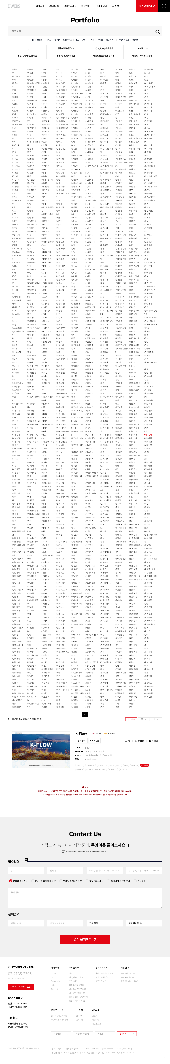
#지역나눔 (118, 624)
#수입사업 (74, 517)
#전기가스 (118, 121)
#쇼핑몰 (74, 483)
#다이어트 (45, 131)
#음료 (102, 252)
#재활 (117, 79)
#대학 (43, 224)
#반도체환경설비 (62, 128)
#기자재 (30, 586)
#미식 (43, 686)
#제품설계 (118, 434)
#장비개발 (104, 679)
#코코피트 (133, 379)
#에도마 (88, 448)
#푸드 (146, 141)
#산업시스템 (75, 86)
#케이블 (132, 362)
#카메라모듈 (134, 279)
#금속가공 (31, 462)
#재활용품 (118, 93)
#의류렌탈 (104, 365)
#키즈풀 (132, 441)
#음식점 (103, 272)
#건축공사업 (17, 624)
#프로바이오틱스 (150, 186)
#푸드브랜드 (149, 145)
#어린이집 (89, 427)
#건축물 (15, 634)
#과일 (29, 272)
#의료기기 (104, 303)
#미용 (43, 689)
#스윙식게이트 (76, 614)
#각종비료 (16, 483)
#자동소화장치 (105, 579)
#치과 (131, 228)
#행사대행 (148, 465)
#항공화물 (148, 390)
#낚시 (29, 631)
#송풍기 (74, 469)
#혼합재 (147, 531)
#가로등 (15, 427)
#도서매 (44, 293)
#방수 (58, 200)
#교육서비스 (31, 362)
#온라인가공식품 (91, 662)
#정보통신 (118, 334)
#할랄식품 (148, 372)
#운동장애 (104, 97)
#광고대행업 (31, 321)
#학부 (146, 276)
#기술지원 (31, 548)
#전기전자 (118, 155)
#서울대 (74, 228)
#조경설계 (118, 452)
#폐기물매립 (149, 83)
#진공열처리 (119, 662)
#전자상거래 (119, 252)
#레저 (43, 431)
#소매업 (74, 372)
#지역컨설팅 (119, 634)
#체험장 (132, 166)
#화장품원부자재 (150, 576)
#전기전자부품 (120, 159)
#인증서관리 (105, 479)
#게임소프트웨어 (18, 693)
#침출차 (132, 269)
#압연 (87, 355)
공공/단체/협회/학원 (66, 55)
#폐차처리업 (149, 107)
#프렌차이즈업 (149, 183)
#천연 (131, 97)
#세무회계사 (75, 331)
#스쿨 (73, 617)
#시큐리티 (74, 707)
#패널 (131, 672)
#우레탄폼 (104, 79)
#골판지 (30, 148)
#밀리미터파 (46, 703)
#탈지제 (132, 462)
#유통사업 (104, 228)
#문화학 (44, 631)
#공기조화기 (31, 186)
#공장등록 (31, 238)
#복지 (58, 376)
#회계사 (147, 658)
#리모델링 (45, 458)
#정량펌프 (118, 314)
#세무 (73, 314)
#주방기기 (118, 538)
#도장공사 (45, 321)
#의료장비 (104, 348)
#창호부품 (133, 83)
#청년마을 (133, 121)
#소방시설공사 (76, 386)
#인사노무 (104, 462)
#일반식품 (104, 514)
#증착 (117, 614)
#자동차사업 (105, 593)
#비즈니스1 (60, 607)
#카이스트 (133, 283)
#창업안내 (133, 76)
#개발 (14, 527)
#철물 (131, 110)
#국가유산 (31, 403)
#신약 (87, 190)
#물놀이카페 (46, 634)
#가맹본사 (16, 434)
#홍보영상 (148, 545)
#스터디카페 (75, 634)
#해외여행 (148, 445)
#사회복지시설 (61, 686)
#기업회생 (31, 583)
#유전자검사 (105, 203)
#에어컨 (88, 465)
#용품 (102, 72)
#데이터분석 (46, 259)
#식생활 (88, 117)
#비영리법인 (61, 583)
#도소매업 (45, 300)
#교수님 (30, 345)
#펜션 (131, 703)
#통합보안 (133, 593)
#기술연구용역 (32, 541)
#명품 (43, 538)
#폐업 (146, 93)
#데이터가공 (46, 252)
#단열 (43, 152)
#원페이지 (104, 141)
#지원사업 (118, 638)
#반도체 (59, 110)
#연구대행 (89, 524)
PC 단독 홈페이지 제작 (45, 880)
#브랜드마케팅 (61, 541)
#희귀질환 (148, 696)
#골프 (29, 152)
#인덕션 (103, 448)
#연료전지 (89, 555)
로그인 (94, 1016)
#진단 (117, 665)
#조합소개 (118, 496)
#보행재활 (60, 348)
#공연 (29, 214)
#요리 (87, 689)
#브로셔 (59, 552)
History (54, 985)
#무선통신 (45, 603)
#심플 (87, 276)
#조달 (117, 465)
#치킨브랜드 (134, 248)
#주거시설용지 (120, 527)
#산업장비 (74, 117)
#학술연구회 (149, 293)
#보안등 (59, 324)
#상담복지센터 (76, 155)
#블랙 (58, 555)
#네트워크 (31, 683)
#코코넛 (132, 376)
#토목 (131, 531)
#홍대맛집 (148, 538)
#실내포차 (89, 217)
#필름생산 (148, 245)
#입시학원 (104, 548)
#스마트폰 (74, 607)
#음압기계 (104, 279)
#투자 (131, 607)
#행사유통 (148, 476)
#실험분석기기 (91, 241)
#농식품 (44, 90)
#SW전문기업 (17, 300)
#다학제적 (45, 134)
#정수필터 (118, 359)
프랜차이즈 (67, 39)
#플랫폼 (147, 214)
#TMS (14, 303)
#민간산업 (45, 693)
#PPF (14, 259)
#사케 (58, 676)
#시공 (73, 658)
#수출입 (74, 552)
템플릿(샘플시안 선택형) (104, 55)
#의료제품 (104, 352)
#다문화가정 (46, 124)
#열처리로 (89, 586)
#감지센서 (16, 503)
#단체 (43, 162)
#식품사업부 (90, 141)
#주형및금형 (119, 562)
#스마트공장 (75, 583)
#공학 (29, 265)
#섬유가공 (74, 290)
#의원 (102, 383)
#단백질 (44, 145)
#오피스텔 (89, 655)
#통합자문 (133, 596)
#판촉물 (132, 665)
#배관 (58, 214)
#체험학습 (133, 169)
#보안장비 (60, 331)
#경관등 (30, 69)
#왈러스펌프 (90, 672)
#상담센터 (74, 159)
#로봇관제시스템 (47, 441)
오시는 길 (54, 989)
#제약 (117, 390)
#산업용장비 (75, 100)
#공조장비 (31, 252)
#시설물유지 (75, 676)
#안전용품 (89, 345)
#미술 (43, 679)
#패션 (131, 676)
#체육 (131, 152)
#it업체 (14, 362)
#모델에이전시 (47, 555)
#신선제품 (89, 183)
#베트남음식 (61, 265)
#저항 (117, 107)
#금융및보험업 (32, 479)
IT (33, 39)
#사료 (58, 634)
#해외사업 (148, 441)
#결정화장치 (17, 707)
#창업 (131, 72)
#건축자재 (16, 662)
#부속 (58, 455)
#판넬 (131, 648)
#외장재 (88, 683)
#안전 (87, 334)
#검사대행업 (17, 672)
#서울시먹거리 (76, 234)
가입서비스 (97, 1010)
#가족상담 (16, 479)
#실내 (87, 203)
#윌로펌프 (104, 162)
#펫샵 (146, 76)
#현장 (146, 510)
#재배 (117, 72)
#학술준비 (148, 296)
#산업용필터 (75, 110)
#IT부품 (15, 159)
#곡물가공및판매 (33, 141)
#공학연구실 (31, 269)
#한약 (146, 345)
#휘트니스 (148, 683)
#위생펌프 (104, 155)
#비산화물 (60, 572)
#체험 (131, 162)
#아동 (87, 300)
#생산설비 (74, 203)
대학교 (48, 39)
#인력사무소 (105, 455)
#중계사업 (118, 579)
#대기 (43, 172)
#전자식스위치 (120, 259)
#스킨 (73, 631)
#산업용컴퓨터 (76, 103)
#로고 (43, 438)
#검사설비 (16, 676)
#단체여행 (45, 166)
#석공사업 (74, 241)
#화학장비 (148, 596)
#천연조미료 (134, 103)
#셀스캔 (74, 355)
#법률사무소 (61, 238)
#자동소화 (104, 576)
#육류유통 (104, 245)
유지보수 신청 (101, 5)
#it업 (14, 355)
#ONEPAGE (101, 765)
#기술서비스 (31, 538)
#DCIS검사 (16, 121)
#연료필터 (89, 558)
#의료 (102, 296)
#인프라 (103, 503)
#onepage (16, 386)
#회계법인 (148, 655)
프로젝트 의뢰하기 (18, 986)
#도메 (43, 290)
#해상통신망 (149, 417)
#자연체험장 (105, 641)
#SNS (14, 293)
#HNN (14, 134)
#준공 (117, 569)
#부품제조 (60, 490)
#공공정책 (31, 172)
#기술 (29, 534)
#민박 (43, 700)
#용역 (87, 707)
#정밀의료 (118, 321)
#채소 (131, 86)
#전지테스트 (119, 300)
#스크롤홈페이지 (77, 624)
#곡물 (29, 134)
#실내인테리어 (91, 210)
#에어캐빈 (89, 462)
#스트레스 (74, 648)
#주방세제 (118, 545)
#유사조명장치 (105, 190)
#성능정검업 (75, 303)
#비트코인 (60, 617)
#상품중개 (74, 179)
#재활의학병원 (120, 97)
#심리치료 (89, 259)
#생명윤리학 (75, 190)
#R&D (14, 269)
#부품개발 (60, 476)
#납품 (29, 641)
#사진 (58, 658)
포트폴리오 (54, 5)
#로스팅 (44, 448)
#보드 (58, 314)
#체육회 (132, 159)
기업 (27, 48)
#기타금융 (31, 596)
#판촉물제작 (134, 669)
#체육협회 (133, 155)
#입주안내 (104, 558)
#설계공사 (74, 259)
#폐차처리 (148, 103)
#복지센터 (60, 386)
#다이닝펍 (45, 128)
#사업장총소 (61, 648)
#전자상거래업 (120, 255)
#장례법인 (104, 672)
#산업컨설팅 (75, 121)
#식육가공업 (90, 124)
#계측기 (30, 97)
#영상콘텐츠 (90, 614)
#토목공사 (133, 534)
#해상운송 (148, 410)
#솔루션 (74, 465)
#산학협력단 (75, 131)
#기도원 (30, 527)
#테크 (131, 510)
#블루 (58, 562)
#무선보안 (45, 593)
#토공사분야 (134, 524)
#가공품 (15, 421)
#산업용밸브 (75, 97)
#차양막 (118, 700)
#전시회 (118, 224)
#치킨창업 (133, 252)
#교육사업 (31, 359)
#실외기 (88, 228)
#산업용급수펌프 (77, 93)
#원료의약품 (105, 131)
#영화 (87, 620)
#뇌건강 (44, 107)
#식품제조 (89, 145)
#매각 (43, 500)
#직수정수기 (119, 648)
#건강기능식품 (17, 558)
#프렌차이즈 (149, 172)
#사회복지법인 (61, 683)
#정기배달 (118, 310)
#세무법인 (74, 317)
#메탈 (43, 531)
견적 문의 (81, 740)
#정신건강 (118, 362)
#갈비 (14, 496)
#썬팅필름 (89, 296)
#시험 (87, 72)
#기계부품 (31, 503)
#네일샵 (30, 676)
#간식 (14, 486)
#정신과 (118, 372)
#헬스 (146, 496)
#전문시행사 (119, 207)
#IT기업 (15, 155)
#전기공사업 (119, 131)
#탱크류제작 (134, 486)
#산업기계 (74, 69)
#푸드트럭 (148, 148)
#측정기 (132, 221)
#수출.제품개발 (76, 541)
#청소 (131, 131)
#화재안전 (148, 586)
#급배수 (30, 490)
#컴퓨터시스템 (135, 348)
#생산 (73, 200)
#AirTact (15, 83)
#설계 (73, 255)
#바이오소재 (61, 93)
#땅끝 (43, 386)
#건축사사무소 (17, 645)
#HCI (14, 131)
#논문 (43, 76)
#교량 (29, 341)
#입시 (102, 545)
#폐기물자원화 (149, 86)
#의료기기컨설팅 (106, 321)
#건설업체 (16, 600)
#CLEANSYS (17, 110)
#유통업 (103, 231)
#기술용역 (31, 545)
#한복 (146, 338)
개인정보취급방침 (83, 1033)
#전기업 (118, 145)
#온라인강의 (90, 665)
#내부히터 (31, 652)
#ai (13, 317)
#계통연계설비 (32, 100)
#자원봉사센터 (105, 648)
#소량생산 (74, 365)
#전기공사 (118, 128)
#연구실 (88, 534)
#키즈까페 (133, 434)
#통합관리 (133, 589)
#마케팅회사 (46, 486)
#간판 (14, 490)
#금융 (29, 476)
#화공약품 (148, 548)
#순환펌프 (74, 565)
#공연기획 (31, 217)
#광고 (29, 314)
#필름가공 (148, 241)
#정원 (117, 379)
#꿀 (28, 617)
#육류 (102, 241)
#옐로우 (88, 638)
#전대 (117, 176)
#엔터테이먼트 (91, 493)
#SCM (14, 279)
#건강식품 (16, 565)
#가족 (14, 476)
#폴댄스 (147, 128)
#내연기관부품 (32, 655)
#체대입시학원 (135, 148)
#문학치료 (45, 627)
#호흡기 (147, 527)
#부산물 (59, 452)
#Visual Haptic (17, 314)
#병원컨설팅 (61, 307)
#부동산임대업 (61, 438)
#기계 (29, 496)
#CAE (14, 93)
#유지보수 (104, 217)
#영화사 (88, 624)
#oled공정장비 (18, 383)
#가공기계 (16, 410)
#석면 (73, 245)
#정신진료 (118, 376)
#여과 (87, 496)
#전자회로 (118, 286)
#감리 (14, 500)
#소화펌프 (74, 462)
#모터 (43, 565)
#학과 (146, 269)
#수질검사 (74, 531)
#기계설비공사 (32, 510)
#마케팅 (44, 476)
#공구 (29, 176)
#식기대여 (89, 100)
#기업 (29, 558)
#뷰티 (58, 531)
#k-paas (15, 372)
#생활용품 (74, 210)
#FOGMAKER (17, 124)
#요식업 (88, 696)
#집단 (117, 676)
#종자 (117, 510)
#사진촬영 (60, 665)
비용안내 (85, 5)
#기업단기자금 (32, 565)
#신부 (87, 172)
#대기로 (44, 176)
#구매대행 (31, 386)
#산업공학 (60, 707)
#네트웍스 (31, 689)
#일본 (102, 524)
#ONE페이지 (17, 248)
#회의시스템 (149, 669)
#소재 (73, 393)
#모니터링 (45, 545)
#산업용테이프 (76, 107)
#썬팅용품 (89, 293)
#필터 (146, 255)
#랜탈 (43, 407)
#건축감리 (16, 617)
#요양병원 (89, 700)
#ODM (14, 241)
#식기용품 (89, 107)
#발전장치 (60, 172)
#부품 (58, 472)
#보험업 (59, 365)
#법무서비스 (61, 248)
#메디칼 (44, 524)
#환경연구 (148, 617)
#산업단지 (74, 72)
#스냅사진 (74, 576)
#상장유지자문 (76, 172)
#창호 (131, 79)
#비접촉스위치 (61, 589)
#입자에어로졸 (105, 552)
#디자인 (44, 372)
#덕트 (43, 245)
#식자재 (88, 128)
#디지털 (44, 379)
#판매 (131, 655)
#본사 (58, 400)
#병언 (58, 293)
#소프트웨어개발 (77, 407)
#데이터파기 (46, 265)
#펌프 (131, 689)
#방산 (58, 179)
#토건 (131, 517)
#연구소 (88, 531)
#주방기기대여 (120, 541)
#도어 (43, 314)
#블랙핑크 (60, 558)
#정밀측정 (118, 324)
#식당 (87, 110)
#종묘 (117, 507)
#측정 (131, 217)
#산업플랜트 (75, 124)
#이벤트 (103, 410)
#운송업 (103, 103)
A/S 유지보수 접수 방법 (59, 1019)
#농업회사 (45, 100)
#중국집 (118, 596)
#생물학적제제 (76, 197)
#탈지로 (132, 458)
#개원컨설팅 (17, 541)
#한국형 (147, 331)
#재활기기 (118, 83)
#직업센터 (118, 652)
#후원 (146, 679)
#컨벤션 (132, 324)
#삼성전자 (74, 148)
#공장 (29, 234)
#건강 (14, 555)
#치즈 (131, 241)
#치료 (131, 231)
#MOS (14, 228)
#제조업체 (118, 414)
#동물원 (44, 338)
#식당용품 (89, 114)
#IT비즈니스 (16, 162)
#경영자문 (31, 86)
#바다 (58, 69)
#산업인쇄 (74, 114)
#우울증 (103, 83)
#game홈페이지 (18, 331)
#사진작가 (60, 662)
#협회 (146, 517)
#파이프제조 (134, 634)
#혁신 (146, 503)
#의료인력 (104, 345)
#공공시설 (31, 169)
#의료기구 (104, 300)
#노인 (29, 700)
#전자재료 (118, 269)
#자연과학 (104, 638)
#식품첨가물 (90, 148)
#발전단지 (60, 159)
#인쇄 (102, 465)
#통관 (131, 555)
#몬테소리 (45, 569)
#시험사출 (89, 83)
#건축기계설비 (17, 627)
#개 (13, 524)
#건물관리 (16, 572)
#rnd (14, 396)
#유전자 (103, 200)
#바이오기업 (61, 83)
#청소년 (132, 134)
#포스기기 (148, 110)
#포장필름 (148, 121)
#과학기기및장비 (33, 283)
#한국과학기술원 (150, 317)
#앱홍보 (88, 383)
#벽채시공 (60, 272)
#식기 (87, 97)
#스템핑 (74, 641)
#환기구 (147, 631)
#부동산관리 (61, 421)
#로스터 (44, 445)
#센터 (73, 352)
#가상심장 (16, 455)
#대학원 (44, 234)
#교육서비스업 (32, 365)
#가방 (14, 452)
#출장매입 (133, 193)
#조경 (117, 441)
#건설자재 (16, 603)
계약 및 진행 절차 (102, 977)
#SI (13, 283)
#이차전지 (104, 424)
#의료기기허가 (105, 324)
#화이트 (147, 562)
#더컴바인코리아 (47, 241)
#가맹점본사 (17, 448)
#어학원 (88, 431)
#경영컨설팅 (31, 90)
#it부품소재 (16, 352)
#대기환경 (45, 186)
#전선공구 (118, 217)
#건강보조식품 (17, 562)
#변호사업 (60, 290)
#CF (13, 107)
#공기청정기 (31, 190)
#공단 (29, 193)
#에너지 (88, 445)
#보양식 (59, 338)
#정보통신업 (119, 338)
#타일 (131, 445)
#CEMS (15, 103)
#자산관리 (104, 631)
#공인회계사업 (32, 224)
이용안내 (101, 1033)
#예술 (87, 627)
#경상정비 (31, 72)
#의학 (102, 393)
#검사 (14, 669)
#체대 (131, 145)
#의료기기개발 (105, 307)
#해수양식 (148, 424)
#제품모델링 (119, 427)
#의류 (102, 355)
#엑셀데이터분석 (91, 472)
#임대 (102, 534)
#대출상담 (45, 221)
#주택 (117, 552)
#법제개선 (60, 259)
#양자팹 (88, 421)
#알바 (87, 352)
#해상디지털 (149, 400)
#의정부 (103, 390)
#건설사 (15, 586)
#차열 (117, 703)
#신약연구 (89, 197)
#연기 (87, 548)
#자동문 (103, 569)
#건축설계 (16, 652)
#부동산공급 (61, 417)
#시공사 (74, 662)
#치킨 (131, 245)
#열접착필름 (90, 583)
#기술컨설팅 (31, 552)
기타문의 (142, 880)
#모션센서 (45, 562)
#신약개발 (89, 193)
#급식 (29, 493)
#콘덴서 (132, 396)
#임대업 (103, 538)
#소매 (73, 369)
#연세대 (88, 562)
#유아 (102, 193)
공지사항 (79, 1019)
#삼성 (73, 145)
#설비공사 (74, 272)
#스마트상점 (75, 589)
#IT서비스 (16, 166)
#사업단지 (60, 645)
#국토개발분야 (32, 424)
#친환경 (132, 259)
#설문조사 (74, 265)
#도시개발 (45, 303)
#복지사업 (60, 383)
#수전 (73, 521)
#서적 (73, 238)
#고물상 (30, 110)
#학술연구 (148, 283)
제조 (77, 39)
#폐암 (146, 90)
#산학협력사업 (76, 134)
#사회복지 (60, 679)
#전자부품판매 (120, 248)
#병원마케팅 (61, 303)
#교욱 (29, 348)
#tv (13, 400)
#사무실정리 (61, 638)
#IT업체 (15, 176)
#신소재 (88, 186)
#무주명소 (45, 624)
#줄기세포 (118, 572)
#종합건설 (118, 514)
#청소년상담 (134, 141)
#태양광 (132, 472)
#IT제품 (15, 183)
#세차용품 (74, 341)
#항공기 (147, 383)
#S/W (14, 276)
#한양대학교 (149, 352)
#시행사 (88, 69)
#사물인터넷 (61, 641)
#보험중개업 (61, 369)
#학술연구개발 (149, 286)
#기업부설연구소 (33, 572)
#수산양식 (74, 500)
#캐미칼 (132, 300)
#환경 (146, 603)
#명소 (43, 534)
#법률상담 (60, 241)
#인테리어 (104, 493)
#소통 (73, 396)
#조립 (117, 469)
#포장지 (147, 117)
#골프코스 (31, 162)
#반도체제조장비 (62, 124)
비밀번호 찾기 (97, 1023)
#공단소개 (31, 197)
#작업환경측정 (105, 662)
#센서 (73, 348)
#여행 (87, 503)
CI (51, 977)
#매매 (43, 503)
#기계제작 (31, 517)
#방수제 (59, 203)
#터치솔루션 (134, 493)
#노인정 (44, 69)
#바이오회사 (61, 103)
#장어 (102, 696)
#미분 (43, 665)
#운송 (102, 100)
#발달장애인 (61, 148)
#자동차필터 (105, 603)
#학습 (146, 300)
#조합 (117, 493)
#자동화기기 (105, 614)
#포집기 (147, 124)
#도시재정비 (46, 310)
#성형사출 (74, 307)
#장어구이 (104, 700)
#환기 (146, 627)
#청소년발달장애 (135, 138)
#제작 (117, 400)
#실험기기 (89, 238)
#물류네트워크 (47, 641)
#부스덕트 (60, 462)
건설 (84, 39)
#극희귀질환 (31, 448)
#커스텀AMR (134, 310)
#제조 (117, 403)
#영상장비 (89, 607)
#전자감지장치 (120, 234)
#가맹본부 (16, 431)
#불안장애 (60, 524)
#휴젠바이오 (149, 693)
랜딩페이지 (110, 39)
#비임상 (59, 586)
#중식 (117, 603)
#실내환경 (89, 221)
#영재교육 (89, 617)
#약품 (87, 390)
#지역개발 (118, 620)
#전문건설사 (119, 193)
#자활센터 (104, 655)
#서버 (73, 214)
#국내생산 (31, 410)
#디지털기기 (46, 383)
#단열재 (44, 159)
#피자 (146, 231)
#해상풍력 (148, 421)
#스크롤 (74, 620)
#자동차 (103, 586)
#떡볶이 (44, 393)
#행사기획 (148, 462)
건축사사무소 (123, 39)
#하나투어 (148, 265)
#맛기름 (44, 493)
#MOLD (15, 224)
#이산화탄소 (105, 417)
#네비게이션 (31, 669)
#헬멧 (146, 493)
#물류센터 (45, 648)
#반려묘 (59, 141)
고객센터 (116, 5)
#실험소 (88, 245)
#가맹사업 (16, 441)
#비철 (58, 610)
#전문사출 (118, 203)
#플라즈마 (148, 203)
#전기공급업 (119, 124)
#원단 (102, 117)
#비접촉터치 (61, 593)
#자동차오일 (105, 596)
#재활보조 (118, 86)
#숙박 (73, 558)
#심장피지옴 (90, 269)
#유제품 (103, 214)
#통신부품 (133, 569)
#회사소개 (148, 662)
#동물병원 (45, 334)
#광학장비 (31, 338)
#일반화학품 (105, 521)
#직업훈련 (118, 655)
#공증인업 (31, 259)
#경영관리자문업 (33, 83)
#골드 (29, 145)
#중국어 (118, 593)
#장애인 (103, 693)
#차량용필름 (119, 693)
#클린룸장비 (134, 427)
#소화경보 (74, 455)
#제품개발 (118, 424)
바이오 (100, 39)
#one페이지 (16, 390)
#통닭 (131, 558)
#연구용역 (89, 538)
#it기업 (14, 348)
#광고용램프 (31, 324)
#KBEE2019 (16, 200)
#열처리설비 (90, 589)
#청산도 (132, 128)
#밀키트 (44, 707)
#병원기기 (60, 300)
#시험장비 (89, 90)
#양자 (87, 417)
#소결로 (74, 362)
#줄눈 (117, 576)
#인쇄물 (103, 472)
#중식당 (118, 607)
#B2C (14, 90)
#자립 (102, 624)
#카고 (131, 272)
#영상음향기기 (91, 603)
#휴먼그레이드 (149, 689)
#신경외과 (89, 159)
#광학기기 (31, 334)
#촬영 (131, 179)
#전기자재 (118, 148)
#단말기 (44, 141)
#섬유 (73, 286)
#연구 (87, 510)
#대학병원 (45, 231)
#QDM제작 (16, 262)
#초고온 (132, 172)
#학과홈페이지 (149, 272)
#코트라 (132, 393)
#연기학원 (89, 552)
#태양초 (132, 483)
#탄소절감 (133, 448)
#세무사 (74, 321)
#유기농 (103, 169)
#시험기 (88, 76)
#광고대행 (31, 317)
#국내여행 (31, 414)
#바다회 (59, 72)
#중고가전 (118, 586)
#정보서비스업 (120, 328)
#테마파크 (133, 503)
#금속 (29, 458)
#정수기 (118, 355)
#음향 (102, 283)
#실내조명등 (90, 214)
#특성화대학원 (135, 617)
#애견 (87, 359)
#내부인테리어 (32, 648)
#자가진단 (104, 565)
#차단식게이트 (120, 683)
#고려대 (30, 103)
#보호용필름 (61, 372)
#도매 (43, 279)
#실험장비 (89, 252)
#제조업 (118, 410)
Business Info (56, 981)
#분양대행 (60, 514)
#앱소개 (88, 379)
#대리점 (44, 193)
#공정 (29, 245)
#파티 (131, 641)
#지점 (117, 645)
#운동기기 (104, 93)
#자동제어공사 (105, 583)
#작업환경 (104, 658)
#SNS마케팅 (17, 296)
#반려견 (59, 131)
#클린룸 (132, 421)
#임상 (102, 541)
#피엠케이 (148, 228)
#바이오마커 (61, 86)
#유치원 (103, 221)
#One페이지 (17, 255)
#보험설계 (60, 355)
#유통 (102, 224)
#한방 (146, 334)
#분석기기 (60, 507)
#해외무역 (148, 438)
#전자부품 (118, 245)
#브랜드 (59, 538)
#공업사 (30, 210)
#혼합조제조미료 (150, 534)
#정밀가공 (118, 317)
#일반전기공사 (105, 517)
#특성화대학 (134, 614)
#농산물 (44, 86)
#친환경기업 (134, 262)
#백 (57, 228)
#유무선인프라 (105, 186)
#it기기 (14, 341)
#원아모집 (104, 134)
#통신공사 (133, 565)
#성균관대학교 (76, 296)
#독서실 (44, 324)
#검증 (14, 679)
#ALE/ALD (16, 76)
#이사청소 (104, 414)
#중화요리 (118, 610)
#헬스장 (147, 500)
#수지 (73, 524)
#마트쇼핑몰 (46, 490)
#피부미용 (148, 224)
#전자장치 (118, 265)
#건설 (14, 579)
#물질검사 (45, 655)
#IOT (14, 141)
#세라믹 (74, 310)
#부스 (58, 458)
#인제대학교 (105, 476)
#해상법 (147, 407)
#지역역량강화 (120, 631)
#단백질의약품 (47, 148)
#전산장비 (118, 214)
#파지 (131, 638)
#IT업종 (15, 172)
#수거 (73, 486)
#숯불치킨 (74, 569)
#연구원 (88, 541)
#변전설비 (60, 276)
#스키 (73, 627)
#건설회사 (16, 610)
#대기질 (44, 183)
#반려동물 (60, 138)
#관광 (29, 300)
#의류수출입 (105, 372)
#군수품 (30, 427)
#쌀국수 (88, 279)
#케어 (131, 359)
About (53, 973)
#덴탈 (43, 269)
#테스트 (132, 507)
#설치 (73, 283)
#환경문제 (148, 607)
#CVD (14, 114)
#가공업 (15, 417)
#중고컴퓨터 (119, 589)
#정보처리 (118, 331)
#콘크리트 (133, 400)
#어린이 (88, 424)
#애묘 (87, 365)
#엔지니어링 (90, 490)
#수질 (73, 527)
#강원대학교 (17, 517)
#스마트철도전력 (77, 596)
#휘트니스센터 (149, 686)
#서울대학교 (75, 231)
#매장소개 (45, 514)
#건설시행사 (17, 593)
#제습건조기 (119, 386)
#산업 (58, 703)
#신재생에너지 (91, 200)
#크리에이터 (134, 407)
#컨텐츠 (132, 334)
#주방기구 (118, 534)
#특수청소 (133, 624)
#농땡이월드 (46, 83)
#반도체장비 (61, 121)
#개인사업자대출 (18, 552)
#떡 (42, 390)
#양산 (87, 403)
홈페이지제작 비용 (128, 973)
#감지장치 (16, 507)
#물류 (43, 638)
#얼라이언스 (90, 434)
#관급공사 (31, 307)
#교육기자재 (31, 355)
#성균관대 (74, 293)
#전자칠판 (118, 279)
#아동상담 (89, 303)
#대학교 (44, 228)
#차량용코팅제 (120, 686)
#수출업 (74, 548)
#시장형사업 (75, 700)
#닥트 (43, 138)
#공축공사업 (31, 262)
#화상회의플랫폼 (150, 558)
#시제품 (74, 703)
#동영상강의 (46, 341)
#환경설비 (148, 614)
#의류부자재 (105, 369)
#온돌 (87, 658)
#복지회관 (60, 390)
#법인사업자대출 (62, 255)
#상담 (73, 152)
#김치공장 (31, 610)
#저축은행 (118, 103)
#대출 (43, 217)
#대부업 (44, 200)
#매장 (43, 510)
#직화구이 (118, 658)
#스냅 (73, 572)
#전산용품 (118, 210)
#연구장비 (89, 545)
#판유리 (132, 658)
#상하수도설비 (76, 183)
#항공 (146, 379)
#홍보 (146, 541)
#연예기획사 (90, 572)
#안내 (87, 328)
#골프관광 (31, 155)
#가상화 (15, 458)
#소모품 (74, 376)
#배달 (58, 217)
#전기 (117, 117)
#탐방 (131, 465)
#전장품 (118, 293)
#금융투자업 (31, 483)
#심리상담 (89, 255)
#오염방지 (89, 648)
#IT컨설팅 (16, 186)
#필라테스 (148, 234)
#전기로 (118, 138)
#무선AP (44, 589)
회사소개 (40, 5)
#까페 (29, 614)
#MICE (14, 221)
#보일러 (59, 341)
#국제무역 (31, 417)
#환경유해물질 (149, 624)
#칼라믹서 (133, 293)
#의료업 (103, 334)
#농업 (43, 97)
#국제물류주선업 (33, 421)
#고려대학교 (31, 107)
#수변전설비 (75, 496)
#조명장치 (118, 483)
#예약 (87, 631)
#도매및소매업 (47, 283)
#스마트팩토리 (76, 603)
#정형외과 (118, 383)
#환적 (146, 634)
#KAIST (15, 197)
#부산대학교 (61, 448)
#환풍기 (147, 638)
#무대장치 (45, 576)
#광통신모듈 (31, 331)
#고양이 (30, 117)
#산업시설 (74, 83)
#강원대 (15, 514)
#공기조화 (31, 183)
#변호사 (59, 283)
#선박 (73, 248)
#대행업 (44, 238)
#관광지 (30, 303)
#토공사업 (133, 527)
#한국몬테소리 (149, 321)
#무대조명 (45, 579)
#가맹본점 (16, 438)
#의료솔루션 (105, 331)
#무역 (43, 607)
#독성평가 (45, 328)
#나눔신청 (31, 627)
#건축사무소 (17, 641)
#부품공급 (60, 479)
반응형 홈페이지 (20, 880)
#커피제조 (133, 321)
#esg (14, 324)
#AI (13, 72)
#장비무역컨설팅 (106, 689)
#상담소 (74, 162)
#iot (13, 334)
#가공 (14, 407)
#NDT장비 (16, 234)
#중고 (117, 583)
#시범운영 (74, 669)
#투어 (131, 600)
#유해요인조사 (105, 238)
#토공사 (132, 521)
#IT (13, 148)
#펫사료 (147, 72)
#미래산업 (45, 662)
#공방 (29, 203)
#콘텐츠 (132, 403)
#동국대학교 (46, 331)
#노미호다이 (31, 696)
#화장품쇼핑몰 (149, 569)
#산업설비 (74, 79)
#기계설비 (31, 507)
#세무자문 (74, 324)
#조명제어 (118, 486)
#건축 (14, 614)
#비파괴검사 (61, 620)
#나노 (29, 620)
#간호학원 (16, 493)
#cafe (14, 321)
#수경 (73, 490)
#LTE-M (15, 217)
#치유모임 (133, 234)
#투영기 (132, 603)
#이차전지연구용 (106, 438)
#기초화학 (31, 593)
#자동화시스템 (105, 617)
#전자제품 (118, 272)
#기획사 (30, 607)
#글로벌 (30, 455)
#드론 (43, 355)
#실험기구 (89, 234)
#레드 (43, 410)
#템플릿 (132, 514)
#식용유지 (89, 121)
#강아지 (15, 510)
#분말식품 (60, 493)
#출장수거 (133, 197)
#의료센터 (104, 328)
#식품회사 (89, 155)
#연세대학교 (90, 565)
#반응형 (59, 145)
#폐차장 (147, 100)
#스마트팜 (74, 600)
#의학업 (103, 403)
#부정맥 (59, 469)
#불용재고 (60, 527)
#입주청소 (104, 562)
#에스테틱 (89, 452)
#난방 (29, 634)
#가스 (14, 462)
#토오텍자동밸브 (135, 545)
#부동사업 (60, 407)
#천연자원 (133, 100)
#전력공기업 (119, 183)
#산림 (58, 700)
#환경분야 (148, 610)
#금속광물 (31, 465)
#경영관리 (31, 79)
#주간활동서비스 (121, 524)
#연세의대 (89, 569)
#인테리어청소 (105, 500)
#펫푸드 (147, 79)
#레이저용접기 (47, 424)
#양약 (87, 410)
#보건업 (59, 310)
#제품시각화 (119, 438)
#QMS (14, 265)
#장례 (102, 669)
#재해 (117, 76)
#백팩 (58, 231)
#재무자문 (118, 69)
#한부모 (147, 341)
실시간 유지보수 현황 (59, 1016)
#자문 (102, 627)
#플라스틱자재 (149, 200)
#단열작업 (45, 155)
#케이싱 (132, 365)
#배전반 (59, 221)
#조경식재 (118, 455)
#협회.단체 (148, 521)
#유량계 (103, 183)
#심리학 (88, 262)
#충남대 (132, 207)
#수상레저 (74, 503)
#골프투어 (31, 166)
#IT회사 (15, 190)
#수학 (73, 555)
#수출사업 (74, 545)
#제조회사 (118, 417)
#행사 (146, 458)
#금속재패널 (31, 472)
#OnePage (16, 252)
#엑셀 (87, 469)
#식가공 (88, 93)
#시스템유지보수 (77, 686)
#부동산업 (60, 434)
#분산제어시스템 (62, 496)
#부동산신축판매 (62, 431)
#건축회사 (16, 665)
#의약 (102, 376)
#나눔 (29, 624)
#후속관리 (148, 676)
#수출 (73, 538)
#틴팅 (131, 631)
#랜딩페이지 (46, 403)
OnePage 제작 (96, 880)
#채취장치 (133, 93)
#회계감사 (148, 652)
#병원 (58, 296)
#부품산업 (60, 483)
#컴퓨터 (132, 341)
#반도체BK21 (61, 114)
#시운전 (74, 696)
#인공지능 (104, 445)
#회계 (146, 648)
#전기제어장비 (120, 169)
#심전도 (88, 272)
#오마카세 (89, 641)
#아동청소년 (90, 307)
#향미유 (147, 479)
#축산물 (132, 186)
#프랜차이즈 (149, 162)
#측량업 (132, 214)
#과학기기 (31, 279)
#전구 (117, 114)
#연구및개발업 (91, 527)
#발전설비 (60, 162)
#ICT (14, 138)
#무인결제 (45, 617)
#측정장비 (133, 224)
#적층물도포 (119, 110)
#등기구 (44, 362)
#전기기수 (118, 134)
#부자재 (59, 465)
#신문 (87, 162)
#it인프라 (15, 365)
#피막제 (147, 217)
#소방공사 (74, 379)
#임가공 (103, 531)
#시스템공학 (75, 683)
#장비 (102, 676)
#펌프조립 (133, 693)
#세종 (73, 338)
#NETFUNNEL (17, 238)
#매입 (43, 507)
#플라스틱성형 (149, 197)
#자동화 (103, 607)
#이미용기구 (105, 407)
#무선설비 (45, 596)
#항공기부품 (149, 386)
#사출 (58, 672)
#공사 (29, 207)
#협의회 (147, 514)
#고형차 (30, 131)
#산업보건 (74, 76)
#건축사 (15, 638)
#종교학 (118, 503)
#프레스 (147, 169)
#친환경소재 (134, 265)
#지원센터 (118, 641)
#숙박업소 (74, 562)
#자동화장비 (105, 620)
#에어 (87, 455)
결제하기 (123, 1033)
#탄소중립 (133, 452)
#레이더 (44, 414)
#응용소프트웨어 (106, 290)
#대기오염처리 (47, 179)
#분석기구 (60, 503)
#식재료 (88, 131)
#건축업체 (16, 658)
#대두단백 (45, 190)
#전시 (117, 221)
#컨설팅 (132, 328)
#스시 (73, 610)
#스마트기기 (75, 586)
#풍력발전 (148, 159)
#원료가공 (104, 128)
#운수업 (103, 110)
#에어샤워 (89, 458)
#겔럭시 (15, 703)
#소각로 (74, 359)
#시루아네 (74, 665)
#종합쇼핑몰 (119, 521)
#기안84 (30, 555)
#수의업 (74, 510)
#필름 (146, 238)
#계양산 (30, 93)
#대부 (43, 197)
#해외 (146, 431)
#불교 (58, 521)
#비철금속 (60, 614)
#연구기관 (89, 521)
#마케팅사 (45, 479)
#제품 (117, 421)
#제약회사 (118, 393)
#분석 (58, 500)
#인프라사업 (105, 510)
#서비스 (74, 217)
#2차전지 (15, 69)
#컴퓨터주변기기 (135, 355)
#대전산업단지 (47, 214)
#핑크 (146, 259)
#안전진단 (89, 348)
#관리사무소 (31, 310)
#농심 (43, 93)
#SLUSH (15, 290)
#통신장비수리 (135, 576)
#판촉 (131, 662)
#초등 (131, 176)
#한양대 (147, 348)
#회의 (146, 665)
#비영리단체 (61, 579)
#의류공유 (104, 359)
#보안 (58, 321)
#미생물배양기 (47, 669)
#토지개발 (133, 548)
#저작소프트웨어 (121, 100)
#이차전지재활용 (106, 441)
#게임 (14, 689)
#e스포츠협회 (17, 328)
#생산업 (74, 207)
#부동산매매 (61, 424)
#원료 (102, 124)
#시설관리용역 (76, 672)
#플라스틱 (148, 193)
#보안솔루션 (61, 328)
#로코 (43, 455)
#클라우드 (133, 414)
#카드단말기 (134, 276)
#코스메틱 (133, 372)
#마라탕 (44, 465)
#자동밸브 (104, 572)
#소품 (73, 400)
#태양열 (132, 476)
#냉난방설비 (31, 665)
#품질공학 (148, 152)
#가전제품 (16, 469)
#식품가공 (89, 138)
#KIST (14, 203)
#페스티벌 (133, 696)
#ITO (14, 152)
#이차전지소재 (105, 434)
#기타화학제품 (32, 600)
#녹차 (43, 72)
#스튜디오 (74, 645)
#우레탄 (103, 76)
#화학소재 (148, 593)
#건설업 (15, 596)
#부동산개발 (61, 414)
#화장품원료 (149, 572)
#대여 (43, 203)
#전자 (117, 228)
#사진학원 (60, 669)
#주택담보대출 (120, 558)
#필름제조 (148, 248)
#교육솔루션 (31, 369)
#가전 (14, 465)
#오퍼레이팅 (90, 652)
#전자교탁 (118, 238)
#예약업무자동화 (91, 634)
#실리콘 (88, 224)
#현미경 (147, 507)
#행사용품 (148, 472)
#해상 (146, 396)
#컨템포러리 (134, 338)
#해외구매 (148, 434)
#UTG (14, 310)
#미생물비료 (46, 672)
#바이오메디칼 (61, 90)
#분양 (58, 510)
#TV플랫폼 (16, 307)
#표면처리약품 (149, 134)
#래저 (43, 400)
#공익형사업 (31, 221)
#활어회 (147, 641)
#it (13, 338)
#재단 (102, 707)
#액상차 (88, 376)
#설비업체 (74, 279)
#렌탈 (43, 434)
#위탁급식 (104, 159)
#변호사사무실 (61, 286)
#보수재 (59, 317)
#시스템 (74, 679)
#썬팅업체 (89, 290)
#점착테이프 (119, 303)
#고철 (29, 121)
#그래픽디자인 (32, 434)
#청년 (131, 117)
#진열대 (118, 669)
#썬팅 (87, 286)
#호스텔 (147, 524)
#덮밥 (43, 248)
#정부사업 (118, 341)
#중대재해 (118, 600)
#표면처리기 (149, 131)
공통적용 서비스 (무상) (129, 981)
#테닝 (131, 496)
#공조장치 (31, 255)
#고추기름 (31, 124)
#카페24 (132, 290)
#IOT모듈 (15, 145)
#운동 (102, 90)
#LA (13, 207)
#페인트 (132, 700)
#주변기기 (118, 548)
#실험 (87, 231)
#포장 (146, 114)
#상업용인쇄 (75, 169)
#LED (14, 210)
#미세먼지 (45, 676)
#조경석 (118, 448)
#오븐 (87, 645)
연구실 (57, 39)
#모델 (43, 548)
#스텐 (73, 638)
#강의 (14, 521)
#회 (145, 645)
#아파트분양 (90, 321)
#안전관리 (89, 341)
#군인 (29, 431)
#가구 (14, 424)
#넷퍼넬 (30, 693)
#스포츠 (74, 652)
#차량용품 (118, 689)
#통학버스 (133, 586)
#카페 (131, 286)
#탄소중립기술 (135, 455)
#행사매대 (148, 469)
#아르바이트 (90, 310)
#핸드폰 (147, 448)
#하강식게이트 (149, 262)
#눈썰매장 (45, 110)
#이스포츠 (104, 421)
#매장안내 (45, 517)
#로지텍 (44, 452)
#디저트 (44, 376)
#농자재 (44, 103)
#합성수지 (148, 376)
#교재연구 (31, 379)
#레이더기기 (46, 417)
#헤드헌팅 (148, 486)
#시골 (73, 655)
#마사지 (44, 469)
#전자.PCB (119, 231)
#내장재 (30, 662)
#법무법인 (60, 245)
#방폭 (58, 210)
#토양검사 (133, 541)
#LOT (14, 214)
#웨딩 (102, 145)
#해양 (146, 427)
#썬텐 (87, 283)
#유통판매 (104, 234)
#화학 (146, 589)
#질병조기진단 (120, 672)
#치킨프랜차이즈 (135, 255)
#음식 (102, 262)
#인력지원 (104, 458)
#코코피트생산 (135, 386)
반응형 (40, 39)
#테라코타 (133, 500)
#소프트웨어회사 (77, 452)
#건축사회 (16, 648)
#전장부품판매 (120, 290)
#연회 (87, 579)
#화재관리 (148, 583)
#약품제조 (89, 393)
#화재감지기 (149, 579)
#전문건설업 (119, 197)
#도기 (43, 272)
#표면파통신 (149, 138)
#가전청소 (16, 472)
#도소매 (44, 296)
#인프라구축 (105, 507)
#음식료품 (104, 265)
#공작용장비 (31, 231)
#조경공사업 (119, 445)
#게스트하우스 (17, 686)
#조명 (117, 472)
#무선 (43, 586)
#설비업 (74, 276)
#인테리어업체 (105, 496)
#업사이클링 (90, 438)
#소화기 (74, 458)
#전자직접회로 (120, 276)
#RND (14, 272)
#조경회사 (118, 462)
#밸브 (58, 234)
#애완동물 (89, 369)
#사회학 (59, 696)
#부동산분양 (61, 427)
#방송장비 (60, 190)
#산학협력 (74, 128)
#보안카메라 (61, 334)
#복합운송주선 (61, 393)
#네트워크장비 (32, 686)
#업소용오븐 (90, 441)
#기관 (29, 521)
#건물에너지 (17, 576)
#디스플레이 (46, 369)
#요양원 (88, 703)
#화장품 (147, 565)
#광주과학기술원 (33, 328)
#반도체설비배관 (62, 117)
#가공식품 (16, 414)
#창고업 (132, 69)
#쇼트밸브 (74, 472)
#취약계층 (133, 210)
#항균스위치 (149, 393)
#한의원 (147, 359)
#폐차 (146, 97)
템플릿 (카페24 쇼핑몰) (142, 55)
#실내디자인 (90, 207)
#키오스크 (133, 431)
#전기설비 (118, 141)
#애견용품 (89, 362)
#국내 (29, 407)
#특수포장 (133, 627)
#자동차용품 (105, 600)
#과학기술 (31, 286)
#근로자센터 (31, 452)
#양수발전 (89, 407)
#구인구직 (31, 390)
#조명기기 (118, 479)
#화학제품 (148, 600)
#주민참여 (118, 531)
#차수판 (118, 696)
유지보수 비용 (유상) (128, 977)
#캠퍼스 (132, 307)
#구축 (29, 393)
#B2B (14, 86)
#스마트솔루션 (76, 593)
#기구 (29, 524)
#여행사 (88, 507)
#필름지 (147, 252)
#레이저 (44, 421)
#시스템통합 (75, 689)
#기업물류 (31, 569)
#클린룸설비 (134, 424)
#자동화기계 (105, 610)
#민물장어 (45, 696)
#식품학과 (89, 152)
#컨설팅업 (133, 331)
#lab (14, 376)
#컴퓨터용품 (134, 352)
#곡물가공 (31, 138)
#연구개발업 (90, 517)
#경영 (29, 76)
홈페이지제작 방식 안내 (104, 973)
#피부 (146, 221)
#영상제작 (89, 610)
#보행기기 (60, 345)
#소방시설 (74, 383)
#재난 (102, 703)
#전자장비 (118, 262)
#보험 (58, 352)
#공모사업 (31, 200)
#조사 (117, 490)
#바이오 (59, 79)
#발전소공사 (61, 169)
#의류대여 (104, 362)
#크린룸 (132, 410)
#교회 (29, 383)
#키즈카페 (133, 438)
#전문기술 (118, 200)
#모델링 (44, 552)
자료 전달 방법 (101, 981)
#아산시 (88, 314)
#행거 (146, 455)
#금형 (29, 486)
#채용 (131, 90)
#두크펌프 (45, 348)
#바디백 (59, 76)
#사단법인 (60, 631)
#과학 (29, 276)
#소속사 (74, 390)
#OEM (14, 245)
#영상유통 (89, 600)
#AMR (14, 79)
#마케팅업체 (46, 483)
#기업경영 (31, 562)
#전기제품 (118, 172)
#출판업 (132, 203)
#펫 (130, 707)
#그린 (29, 445)
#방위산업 (60, 207)
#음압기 (103, 276)
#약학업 (88, 400)
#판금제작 (133, 645)
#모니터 (44, 541)
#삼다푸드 (74, 141)
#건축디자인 (17, 631)
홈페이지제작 (70, 5)
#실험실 (88, 248)
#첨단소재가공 (135, 114)
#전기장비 (118, 152)
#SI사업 (15, 286)
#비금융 (59, 565)
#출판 (131, 200)
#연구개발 (89, 514)
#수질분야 (74, 534)
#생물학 (74, 193)
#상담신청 (74, 166)
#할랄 (146, 369)
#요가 (87, 686)
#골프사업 (31, 159)
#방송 (58, 183)
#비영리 (59, 576)
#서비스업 (74, 224)
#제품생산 (118, 431)
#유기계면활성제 (106, 166)
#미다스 (44, 658)
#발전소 (59, 166)
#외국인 (88, 679)
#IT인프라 (16, 179)
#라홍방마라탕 (47, 396)
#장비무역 (104, 686)
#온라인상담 (90, 669)
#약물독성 (89, 386)
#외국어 (88, 676)
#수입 (73, 514)
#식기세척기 (90, 103)
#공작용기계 (31, 228)
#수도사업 (74, 493)
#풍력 (146, 155)
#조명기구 (118, 476)
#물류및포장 (46, 645)
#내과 (29, 645)
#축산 (131, 183)
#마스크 (44, 472)
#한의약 (147, 355)
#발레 (58, 152)
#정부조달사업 (120, 345)
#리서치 (44, 462)
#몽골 (43, 572)
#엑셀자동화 (90, 483)
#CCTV (15, 100)
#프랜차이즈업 (149, 166)
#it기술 (14, 345)
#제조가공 (118, 407)
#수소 (73, 507)
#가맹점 (15, 445)
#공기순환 (31, 179)
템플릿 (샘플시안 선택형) (78, 996)
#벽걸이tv (60, 269)
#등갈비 (44, 359)
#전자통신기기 (120, 283)
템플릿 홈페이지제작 (72, 880)
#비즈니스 (60, 603)
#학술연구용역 (149, 290)
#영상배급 (89, 596)
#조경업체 (118, 458)
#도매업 (44, 286)
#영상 (87, 593)
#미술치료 (45, 683)
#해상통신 (148, 414)
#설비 (73, 269)
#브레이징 (60, 548)
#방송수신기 (61, 186)
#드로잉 (44, 352)
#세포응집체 (75, 345)
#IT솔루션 (16, 169)
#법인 (58, 252)
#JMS (14, 193)
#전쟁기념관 (119, 296)
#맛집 (43, 496)
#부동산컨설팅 (61, 441)
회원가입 (95, 1019)
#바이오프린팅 (61, 100)
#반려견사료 (61, 134)
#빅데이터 (60, 624)
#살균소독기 (75, 138)
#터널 (131, 490)
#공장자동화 (31, 241)
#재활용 (118, 90)
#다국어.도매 (46, 117)
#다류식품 (45, 121)
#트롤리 (132, 610)
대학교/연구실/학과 (66, 48)
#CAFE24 (15, 97)
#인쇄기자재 (105, 469)
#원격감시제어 (105, 114)
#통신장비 (133, 572)
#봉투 (58, 403)
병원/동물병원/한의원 (27, 55)
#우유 (102, 86)
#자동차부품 (105, 589)
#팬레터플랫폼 (135, 683)
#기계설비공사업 (33, 514)
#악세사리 (89, 324)
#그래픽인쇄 (31, 438)
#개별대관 (16, 538)
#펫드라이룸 (149, 69)
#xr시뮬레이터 (17, 403)
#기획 (29, 603)
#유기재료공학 (105, 179)
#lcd (13, 379)
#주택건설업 (119, 555)
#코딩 (131, 369)
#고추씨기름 (31, 128)
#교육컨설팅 (31, 372)
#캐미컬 (132, 303)
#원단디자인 (105, 121)
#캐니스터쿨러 (135, 296)
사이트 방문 (94, 740)
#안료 (87, 331)
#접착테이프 (119, 307)
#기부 (29, 531)
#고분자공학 (31, 114)
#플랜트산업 (149, 210)
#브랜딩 (59, 545)
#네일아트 (31, 679)
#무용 (43, 614)
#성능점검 (74, 300)
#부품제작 (60, 486)
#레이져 (44, 427)
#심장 (87, 265)
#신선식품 (89, 179)
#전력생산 (118, 186)
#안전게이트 (90, 338)
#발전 (58, 155)
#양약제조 (89, 414)
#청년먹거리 (134, 124)
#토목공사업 (134, 538)
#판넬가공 (133, 652)
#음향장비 (104, 286)
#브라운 (59, 534)
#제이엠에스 (119, 396)
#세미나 (74, 334)
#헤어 (146, 490)
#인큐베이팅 (105, 483)
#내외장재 (31, 658)
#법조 (58, 262)
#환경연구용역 (149, 620)
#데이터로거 (46, 255)
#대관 (43, 169)
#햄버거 (147, 452)
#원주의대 (104, 138)
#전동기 (118, 179)
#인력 (102, 452)
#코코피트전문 (135, 390)
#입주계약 (104, 555)
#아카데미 (89, 317)
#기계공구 (31, 500)
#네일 (29, 672)
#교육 (29, 352)
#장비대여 (104, 683)
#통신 (131, 562)
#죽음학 (118, 565)
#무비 (43, 583)
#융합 (102, 248)
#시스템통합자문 (77, 693)
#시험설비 (89, 86)
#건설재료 (16, 607)
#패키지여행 (134, 679)
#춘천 (131, 190)
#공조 (29, 248)
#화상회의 (148, 555)
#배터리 (59, 224)
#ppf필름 (15, 393)
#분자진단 (60, 517)
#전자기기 (118, 241)
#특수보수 (133, 620)
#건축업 (15, 655)
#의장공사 (104, 386)
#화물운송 (148, 552)
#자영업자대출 (105, 645)
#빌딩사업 (60, 627)
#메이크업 (45, 527)
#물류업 (44, 652)
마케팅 (91, 39)
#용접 (102, 69)
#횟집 (146, 672)
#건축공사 (16, 620)
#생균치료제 (75, 186)
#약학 (87, 396)
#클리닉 (132, 417)
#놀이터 (44, 79)
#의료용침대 (105, 338)
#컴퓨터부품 (134, 345)
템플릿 (135, 39)
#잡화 (102, 665)
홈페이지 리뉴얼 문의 (120, 880)
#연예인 (88, 576)
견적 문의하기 (83, 939)
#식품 (87, 134)
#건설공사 (16, 583)
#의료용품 (104, 341)
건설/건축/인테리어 (104, 48)
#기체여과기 (31, 589)
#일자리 (103, 527)
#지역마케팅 (119, 627)
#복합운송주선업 (62, 396)
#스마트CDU (75, 579)
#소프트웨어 (75, 403)
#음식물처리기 (105, 269)
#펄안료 (132, 686)
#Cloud (15, 117)
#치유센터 (133, 238)
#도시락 (44, 307)
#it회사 (14, 369)
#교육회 (30, 376)
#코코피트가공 (135, 383)
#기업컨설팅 (31, 576)
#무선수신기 (46, 600)
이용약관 (57, 1033)
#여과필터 (89, 500)
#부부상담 (60, 445)
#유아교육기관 (105, 197)
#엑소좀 (88, 486)
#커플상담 (133, 314)
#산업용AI (74, 90)
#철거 (131, 107)
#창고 (117, 707)
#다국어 (44, 114)
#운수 (102, 107)
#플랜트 (147, 207)
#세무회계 (74, 328)
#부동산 (59, 410)
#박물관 (59, 107)
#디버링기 (45, 365)
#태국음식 (133, 469)
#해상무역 (148, 403)
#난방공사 (31, 638)
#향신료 (147, 483)
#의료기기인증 (105, 317)
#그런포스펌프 (32, 441)
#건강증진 (16, 569)
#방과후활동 (61, 176)
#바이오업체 (61, 97)
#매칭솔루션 (46, 521)
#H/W (14, 128)
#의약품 (103, 379)
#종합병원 (118, 517)
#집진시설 (118, 679)
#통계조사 (133, 552)
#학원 (146, 307)
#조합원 (118, 500)
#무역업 (44, 610)
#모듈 (43, 558)
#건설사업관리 (17, 589)
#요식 (87, 693)
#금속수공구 (31, 469)
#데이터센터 (46, 262)
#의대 (102, 293)
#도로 (43, 276)
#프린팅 (147, 190)
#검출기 (15, 683)
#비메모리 (60, 569)
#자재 (102, 652)
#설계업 (74, 262)
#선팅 (73, 252)
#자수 (102, 634)
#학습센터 (148, 303)
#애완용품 (89, 372)
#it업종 (14, 359)
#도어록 (44, 317)
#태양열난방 (134, 479)
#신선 (87, 176)
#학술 (146, 279)
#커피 (131, 317)
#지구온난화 (119, 617)
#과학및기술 (31, 290)
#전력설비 (118, 190)
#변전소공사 (61, 279)
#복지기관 (60, 379)
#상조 (73, 176)
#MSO (14, 231)
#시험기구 (89, 79)
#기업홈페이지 (32, 579)
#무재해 (44, 620)
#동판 (43, 345)
